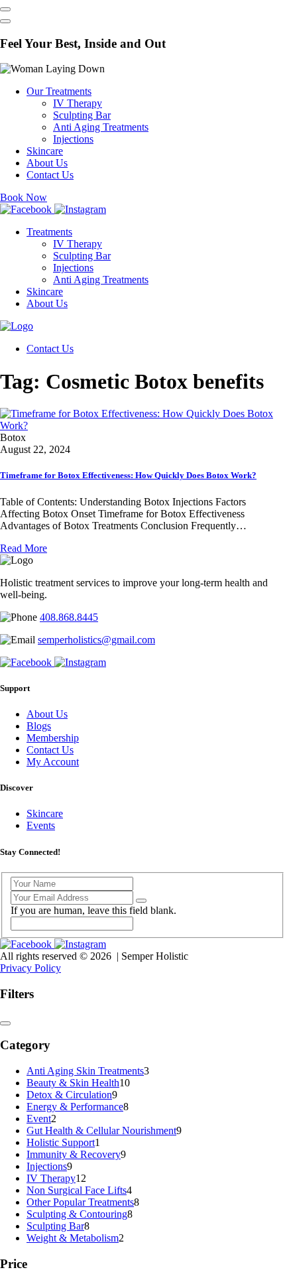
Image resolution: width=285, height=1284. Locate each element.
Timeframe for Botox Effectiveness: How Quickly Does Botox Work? (128, 475)
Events (41, 825)
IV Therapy (77, 103)
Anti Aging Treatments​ (100, 127)
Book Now (23, 197)
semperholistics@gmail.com (96, 639)
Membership (53, 737)
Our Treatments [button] (59, 91)
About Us (47, 162)
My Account (53, 761)
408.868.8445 (69, 617)
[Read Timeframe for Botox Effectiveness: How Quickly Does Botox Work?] (142, 425)
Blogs (39, 726)
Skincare (45, 151)
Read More (23, 548)
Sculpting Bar (82, 115)
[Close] (5, 21)
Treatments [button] (49, 231)
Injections (73, 139)
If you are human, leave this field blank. (93, 910)
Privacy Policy (30, 968)
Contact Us (50, 174)
